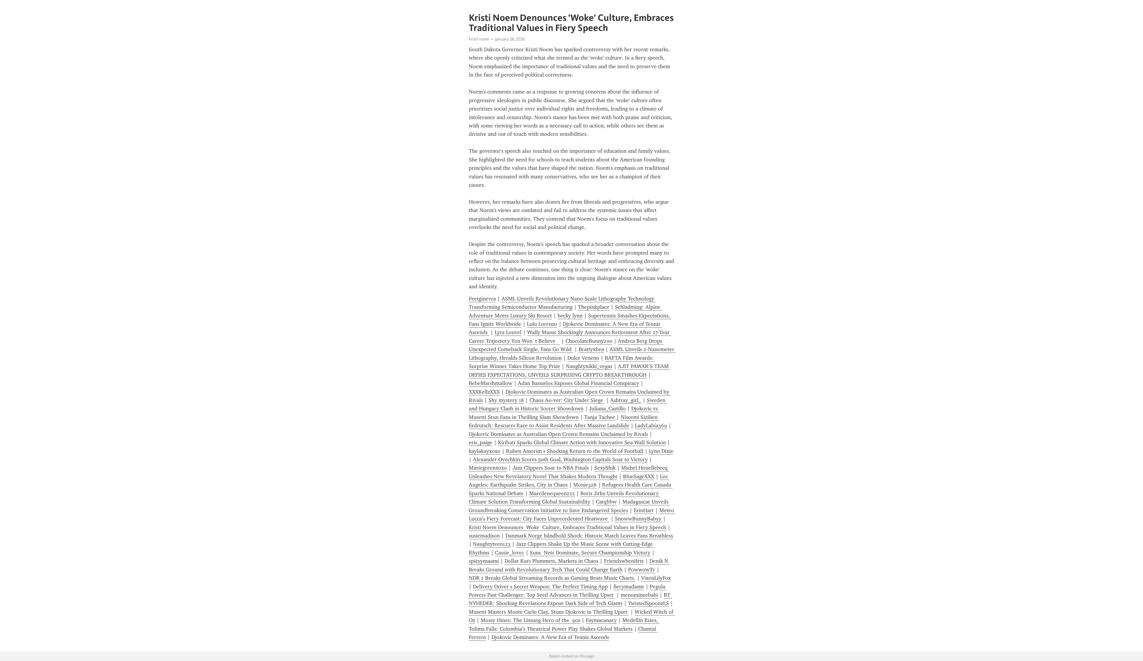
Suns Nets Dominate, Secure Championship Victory (590, 552)
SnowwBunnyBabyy (638, 518)
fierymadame (628, 586)
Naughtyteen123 (491, 544)
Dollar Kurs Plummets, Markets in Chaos (551, 561)
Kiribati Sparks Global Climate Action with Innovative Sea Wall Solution (582, 442)
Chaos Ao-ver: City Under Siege (567, 400)
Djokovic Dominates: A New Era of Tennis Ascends (550, 637)
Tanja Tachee (599, 417)
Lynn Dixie (661, 451)
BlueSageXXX (638, 476)
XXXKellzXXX (484, 392)
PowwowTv (641, 569)
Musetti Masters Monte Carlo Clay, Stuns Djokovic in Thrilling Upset (549, 612)
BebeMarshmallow (490, 383)
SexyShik (605, 467)
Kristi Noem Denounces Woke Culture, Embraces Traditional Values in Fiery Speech (567, 527)
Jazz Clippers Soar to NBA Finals (551, 467)
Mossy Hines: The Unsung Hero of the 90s (530, 620)
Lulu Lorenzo (542, 324)
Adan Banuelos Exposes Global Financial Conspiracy (578, 383)
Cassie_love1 (509, 552)
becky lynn (570, 315)
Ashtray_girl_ (625, 400)
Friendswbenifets (624, 561)
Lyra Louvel (508, 332)
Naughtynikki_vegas (589, 366)
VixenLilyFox (656, 578)
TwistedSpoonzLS (648, 603)
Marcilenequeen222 (552, 493)
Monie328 (585, 484)
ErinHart (644, 510)
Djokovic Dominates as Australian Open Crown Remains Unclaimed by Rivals (558, 434)
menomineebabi (639, 595)
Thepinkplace (593, 307)
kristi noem (479, 39)
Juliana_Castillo (607, 408)
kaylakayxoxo (484, 451)
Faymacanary (601, 620)
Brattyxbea (591, 349)
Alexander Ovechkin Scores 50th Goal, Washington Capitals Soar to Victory (560, 459)
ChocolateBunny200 (589, 341)
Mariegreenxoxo (488, 467)
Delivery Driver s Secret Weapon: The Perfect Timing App (540, 586)
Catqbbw (606, 501)
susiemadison (484, 535)
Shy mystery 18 (506, 400)
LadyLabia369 (651, 425)
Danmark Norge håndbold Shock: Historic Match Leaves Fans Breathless (589, 535)
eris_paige (480, 442)
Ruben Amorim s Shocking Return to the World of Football (574, 451)
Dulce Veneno (583, 358)
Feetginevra (482, 298)
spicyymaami (484, 561)
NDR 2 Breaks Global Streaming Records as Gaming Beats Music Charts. (552, 578)
